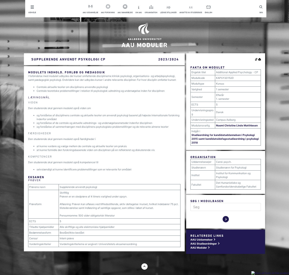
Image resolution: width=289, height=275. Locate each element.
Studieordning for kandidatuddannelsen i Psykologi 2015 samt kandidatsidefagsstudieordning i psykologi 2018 (225, 138)
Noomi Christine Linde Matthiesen (237, 125)
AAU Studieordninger (205, 243)
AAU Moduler (200, 247)
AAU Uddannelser (203, 239)
